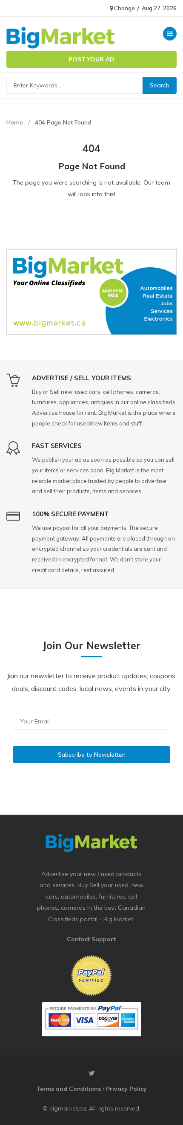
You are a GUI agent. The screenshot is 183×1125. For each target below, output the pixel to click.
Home (14, 122)
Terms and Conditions (68, 1089)
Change (124, 8)
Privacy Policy (126, 1089)
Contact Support (91, 939)
